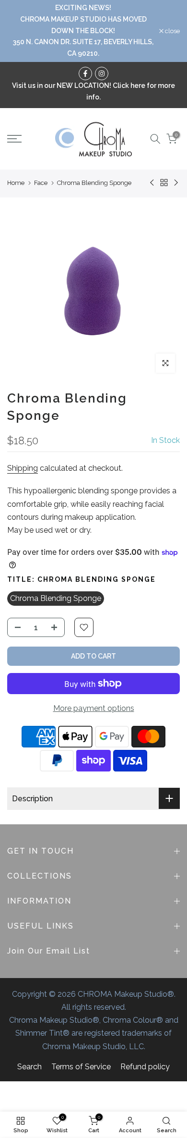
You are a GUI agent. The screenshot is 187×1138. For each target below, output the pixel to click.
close (172, 31)
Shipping (22, 468)
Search (29, 1066)
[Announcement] (83, 31)
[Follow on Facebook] (85, 73)
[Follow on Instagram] (101, 73)
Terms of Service (81, 1066)
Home (15, 182)
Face (40, 182)
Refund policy (145, 1066)
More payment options (93, 708)
